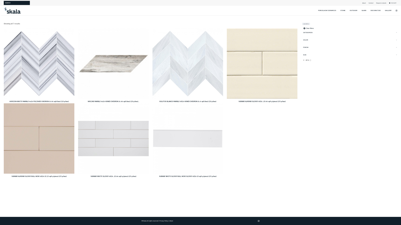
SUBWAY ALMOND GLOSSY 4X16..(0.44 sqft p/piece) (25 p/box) (262, 101)
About (364, 3)
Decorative (376, 10)
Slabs (364, 10)
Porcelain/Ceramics (327, 10)
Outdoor (353, 10)
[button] (392, 3)
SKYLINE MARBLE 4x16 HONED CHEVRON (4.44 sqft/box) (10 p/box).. (113, 101)
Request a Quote (381, 3)
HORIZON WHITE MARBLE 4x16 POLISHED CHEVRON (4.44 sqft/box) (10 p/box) (39, 101)
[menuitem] (364, 3)
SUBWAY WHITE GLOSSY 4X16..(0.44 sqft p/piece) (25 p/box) (113, 176)
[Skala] (12, 10)
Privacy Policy (163, 221)
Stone (342, 10)
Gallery (388, 10)
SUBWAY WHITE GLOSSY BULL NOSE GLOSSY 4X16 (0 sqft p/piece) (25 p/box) (187, 176)
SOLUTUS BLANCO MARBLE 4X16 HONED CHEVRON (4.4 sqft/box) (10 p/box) (187, 101)
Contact (371, 3)
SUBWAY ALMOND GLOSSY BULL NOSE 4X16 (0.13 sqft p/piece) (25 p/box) (39, 176)
